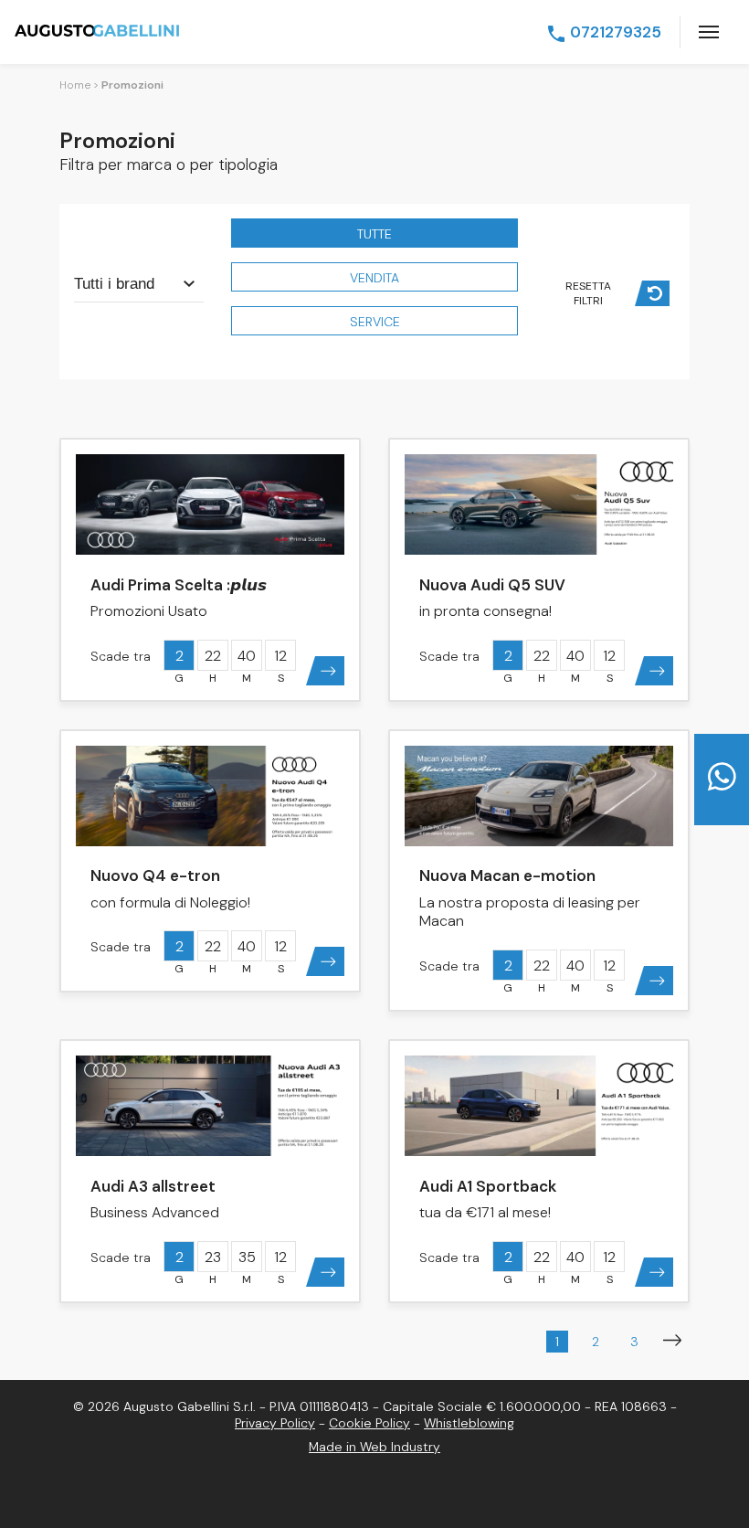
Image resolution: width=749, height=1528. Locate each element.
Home (74, 85)
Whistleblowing (469, 1423)
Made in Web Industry (374, 1446)
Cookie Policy (369, 1423)
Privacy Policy (275, 1423)
